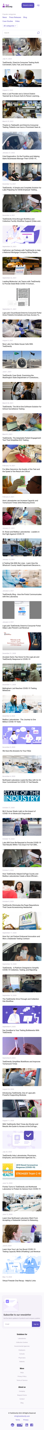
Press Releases (15, 17)
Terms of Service (22, 1380)
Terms (18, 1420)
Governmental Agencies (22, 1346)
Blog (25, 17)
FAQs (22, 1372)
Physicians (22, 1358)
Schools (22, 1354)
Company (22, 1391)
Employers (22, 1350)
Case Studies (7, 21)
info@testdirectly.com (22, 1416)
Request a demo (28, 5)
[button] (38, 5)
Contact (22, 1399)
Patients (22, 1361)
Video (17, 21)
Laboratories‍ (22, 1338)
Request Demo (22, 1395)
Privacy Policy (22, 1376)
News (4, 17)
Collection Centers (22, 1342)
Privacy (25, 1420)
